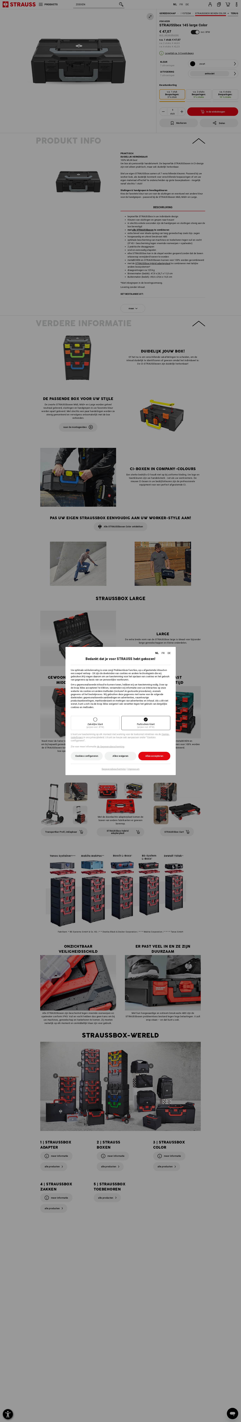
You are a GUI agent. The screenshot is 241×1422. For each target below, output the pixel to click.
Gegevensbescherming (114, 769)
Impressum (133, 769)
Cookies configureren (86, 756)
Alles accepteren (154, 756)
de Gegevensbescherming (110, 746)
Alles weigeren (120, 756)
